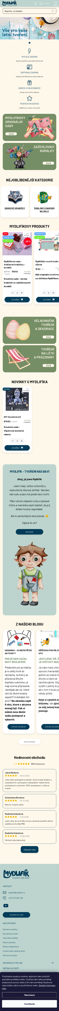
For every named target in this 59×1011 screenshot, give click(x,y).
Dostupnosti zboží (10, 934)
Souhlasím (29, 1004)
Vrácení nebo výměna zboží (14, 951)
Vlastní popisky (9, 942)
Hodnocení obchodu (29, 757)
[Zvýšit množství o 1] (21, 292)
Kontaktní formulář (16, 915)
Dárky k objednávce (11, 946)
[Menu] (55, 3)
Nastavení (29, 995)
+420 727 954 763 (15, 898)
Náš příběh (29, 532)
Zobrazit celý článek (18, 727)
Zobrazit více (30, 849)
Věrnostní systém (10, 955)
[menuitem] (15, 208)
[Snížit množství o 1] (12, 292)
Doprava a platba (10, 929)
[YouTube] (6, 905)
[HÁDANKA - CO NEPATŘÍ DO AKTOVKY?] (18, 638)
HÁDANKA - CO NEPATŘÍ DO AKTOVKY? (18, 652)
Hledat (52, 11)
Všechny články (29, 742)
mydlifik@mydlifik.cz (16, 892)
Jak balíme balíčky (10, 938)
